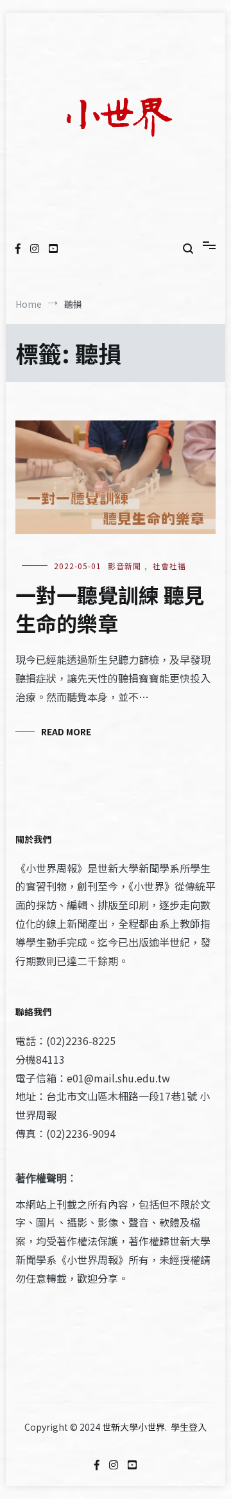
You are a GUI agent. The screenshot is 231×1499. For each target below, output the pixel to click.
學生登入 (189, 1426)
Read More (66, 731)
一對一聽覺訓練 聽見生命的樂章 (110, 609)
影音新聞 (124, 565)
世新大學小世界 (133, 1426)
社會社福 (169, 565)
